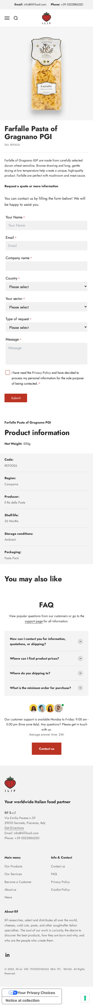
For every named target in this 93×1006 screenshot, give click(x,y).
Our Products (13, 866)
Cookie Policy (60, 889)
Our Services (13, 874)
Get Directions (14, 828)
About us (10, 889)
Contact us (46, 748)
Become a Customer (18, 882)
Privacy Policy (41, 372)
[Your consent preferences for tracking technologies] (85, 998)
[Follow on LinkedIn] (8, 955)
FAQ (54, 874)
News (8, 897)
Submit (16, 398)
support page (34, 621)
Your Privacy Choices (36, 992)
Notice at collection (23, 1000)
